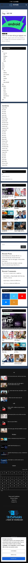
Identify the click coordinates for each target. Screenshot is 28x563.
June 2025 (4, 133)
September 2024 (5, 150)
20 (18, 483)
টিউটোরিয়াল (4, 86)
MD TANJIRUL (6, 276)
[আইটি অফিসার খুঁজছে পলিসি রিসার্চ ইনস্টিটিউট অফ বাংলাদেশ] (4, 430)
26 (14, 485)
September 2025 (5, 128)
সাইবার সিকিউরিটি (6, 82)
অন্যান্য (4, 61)
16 (2, 483)
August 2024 (4, 152)
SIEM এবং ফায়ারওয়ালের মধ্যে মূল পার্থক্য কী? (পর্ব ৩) (11, 265)
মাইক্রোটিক (5, 94)
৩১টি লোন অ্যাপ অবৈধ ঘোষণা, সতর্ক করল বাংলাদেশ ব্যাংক (11, 257)
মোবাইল (4, 58)
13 (18, 480)
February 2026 (5, 118)
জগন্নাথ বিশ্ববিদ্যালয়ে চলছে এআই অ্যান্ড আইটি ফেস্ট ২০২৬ (11, 255)
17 (6, 483)
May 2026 (4, 113)
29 (25, 485)
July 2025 (4, 131)
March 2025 (4, 139)
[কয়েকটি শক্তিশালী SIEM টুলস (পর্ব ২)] (4, 447)
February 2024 (5, 163)
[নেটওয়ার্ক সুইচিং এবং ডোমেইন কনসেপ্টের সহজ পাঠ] (4, 461)
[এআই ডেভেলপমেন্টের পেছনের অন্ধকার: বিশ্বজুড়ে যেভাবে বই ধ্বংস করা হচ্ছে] (20, 226)
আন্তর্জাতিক (3, 33)
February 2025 (5, 141)
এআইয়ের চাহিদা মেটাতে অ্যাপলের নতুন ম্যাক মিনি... (7, 230)
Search (3, 244)
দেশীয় (4, 54)
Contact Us (14, 502)
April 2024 (4, 159)
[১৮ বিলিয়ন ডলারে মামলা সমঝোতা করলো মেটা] (20, 214)
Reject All (13, 554)
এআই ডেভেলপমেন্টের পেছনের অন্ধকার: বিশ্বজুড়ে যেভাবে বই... (19, 230)
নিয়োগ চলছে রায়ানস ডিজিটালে (12, 421)
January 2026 (4, 120)
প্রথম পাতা (5, 53)
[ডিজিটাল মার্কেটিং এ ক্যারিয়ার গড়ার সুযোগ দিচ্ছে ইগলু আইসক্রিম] (4, 409)
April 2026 (4, 115)
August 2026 (4, 107)
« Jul (2, 490)
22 (25, 483)
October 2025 (4, 126)
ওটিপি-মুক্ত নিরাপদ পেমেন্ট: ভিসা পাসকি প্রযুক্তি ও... (7, 208)
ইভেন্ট (3, 84)
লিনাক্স (4, 80)
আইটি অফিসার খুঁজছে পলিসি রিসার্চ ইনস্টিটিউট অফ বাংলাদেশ (17, 428)
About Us (14, 500)
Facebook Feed (7, 237)
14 (21, 480)
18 (10, 483)
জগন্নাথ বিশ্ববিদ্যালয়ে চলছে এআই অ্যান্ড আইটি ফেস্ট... (7, 197)
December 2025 (5, 122)
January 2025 (4, 143)
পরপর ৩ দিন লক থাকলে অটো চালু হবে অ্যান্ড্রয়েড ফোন (14, 35)
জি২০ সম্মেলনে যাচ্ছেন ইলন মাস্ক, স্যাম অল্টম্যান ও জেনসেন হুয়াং (12, 263)
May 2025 (4, 135)
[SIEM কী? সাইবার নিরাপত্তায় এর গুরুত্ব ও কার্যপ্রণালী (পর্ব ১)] (4, 454)
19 (14, 483)
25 (10, 485)
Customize (13, 550)
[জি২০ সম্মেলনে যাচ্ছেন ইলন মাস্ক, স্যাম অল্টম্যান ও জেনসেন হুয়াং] (20, 203)
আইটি (4, 70)
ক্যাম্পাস (3, 67)
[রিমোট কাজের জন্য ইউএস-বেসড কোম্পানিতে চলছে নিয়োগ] (4, 416)
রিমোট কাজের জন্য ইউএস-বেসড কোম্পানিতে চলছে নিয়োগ (17, 414)
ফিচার (3, 63)
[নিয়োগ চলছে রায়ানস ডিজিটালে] (4, 423)
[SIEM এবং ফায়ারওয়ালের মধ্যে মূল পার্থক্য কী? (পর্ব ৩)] (8, 214)
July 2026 (4, 109)
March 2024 (4, 161)
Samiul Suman (6, 280)
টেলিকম (3, 65)
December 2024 (5, 144)
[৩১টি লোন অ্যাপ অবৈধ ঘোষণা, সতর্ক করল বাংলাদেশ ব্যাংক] (20, 192)
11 (10, 480)
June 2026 (4, 111)
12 (14, 480)
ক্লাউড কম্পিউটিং (6, 74)
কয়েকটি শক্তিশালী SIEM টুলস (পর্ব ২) (14, 445)
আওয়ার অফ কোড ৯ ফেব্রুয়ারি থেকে (15, 273)
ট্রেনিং (3, 99)
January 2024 (4, 165)
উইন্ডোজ (4, 88)
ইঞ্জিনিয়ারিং (5, 72)
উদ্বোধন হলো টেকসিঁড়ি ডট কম (15, 280)
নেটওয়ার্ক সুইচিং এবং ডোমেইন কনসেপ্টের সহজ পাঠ (15, 459)
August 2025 (4, 130)
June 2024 (4, 155)
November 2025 (5, 124)
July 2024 (4, 154)
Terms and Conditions (14, 496)
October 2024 (4, 148)
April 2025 (4, 137)
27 (18, 485)
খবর (6, 33)
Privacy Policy (14, 498)
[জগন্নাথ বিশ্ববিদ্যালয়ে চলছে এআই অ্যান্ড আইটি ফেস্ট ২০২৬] (8, 192)
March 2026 (4, 117)
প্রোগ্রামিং (5, 78)
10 (6, 480)
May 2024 (4, 157)
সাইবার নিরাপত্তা (6, 95)
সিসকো (4, 97)
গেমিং (4, 59)
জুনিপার (4, 90)
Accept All (14, 558)
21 (21, 483)
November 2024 (5, 146)
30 (2, 488)
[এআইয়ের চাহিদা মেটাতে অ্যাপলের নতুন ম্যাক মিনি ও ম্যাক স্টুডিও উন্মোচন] (8, 226)
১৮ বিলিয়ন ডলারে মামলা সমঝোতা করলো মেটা (15, 397)
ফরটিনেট (4, 92)
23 (2, 485)
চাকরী (3, 68)
